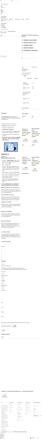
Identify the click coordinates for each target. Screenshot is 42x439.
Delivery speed (4, 285)
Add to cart (29, 78)
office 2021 (27, 404)
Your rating (3, 271)
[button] (25, 141)
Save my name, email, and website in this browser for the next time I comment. (15, 322)
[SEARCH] (41, 3)
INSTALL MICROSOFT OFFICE (19, 413)
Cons (2, 307)
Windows (10, 405)
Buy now (35, 78)
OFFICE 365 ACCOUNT (19, 417)
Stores (18, 405)
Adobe (10, 409)
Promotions (19, 404)
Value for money (4, 275)
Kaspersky (27, 409)
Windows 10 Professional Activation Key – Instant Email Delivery (17, 391)
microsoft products (11, 31)
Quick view (26, 127)
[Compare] (23, 127)
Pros (2, 302)
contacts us (19, 407)
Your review (3, 290)
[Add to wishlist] (29, 127)
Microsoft (5, 31)
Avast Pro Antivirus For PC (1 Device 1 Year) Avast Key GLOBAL (26, 160)
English (3, 20)
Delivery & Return (20, 409)
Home (2, 31)
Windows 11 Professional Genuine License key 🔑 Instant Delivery (26, 132)
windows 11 (27, 405)
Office (10, 404)
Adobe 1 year (28, 407)
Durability (3, 280)
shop (10, 412)
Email (2, 316)
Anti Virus (10, 407)
